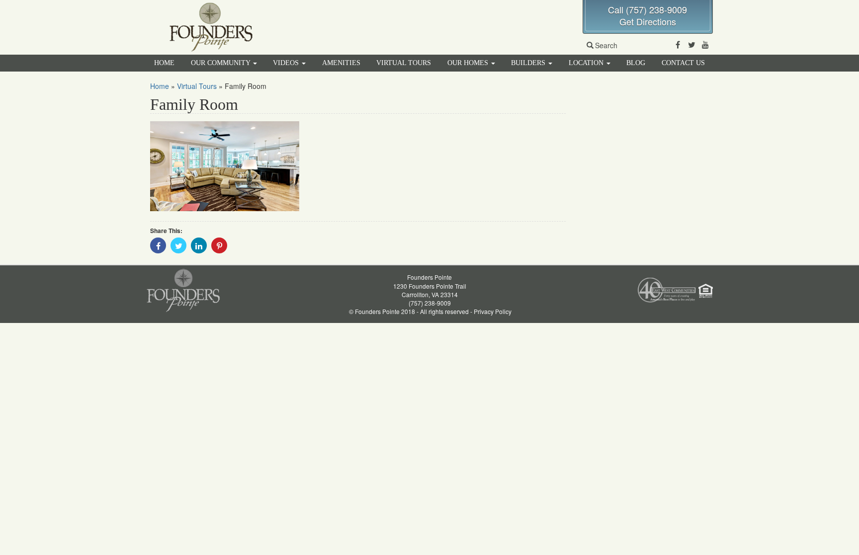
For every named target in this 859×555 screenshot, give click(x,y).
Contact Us (683, 63)
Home (164, 63)
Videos (287, 63)
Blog (635, 63)
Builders (529, 63)
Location (587, 63)
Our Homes (468, 63)
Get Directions (647, 21)
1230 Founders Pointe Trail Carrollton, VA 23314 (429, 290)
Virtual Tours (403, 63)
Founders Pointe (429, 277)
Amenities (341, 63)
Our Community (221, 63)
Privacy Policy (493, 311)
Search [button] (606, 45)
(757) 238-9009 (430, 303)
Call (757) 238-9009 (647, 9)
